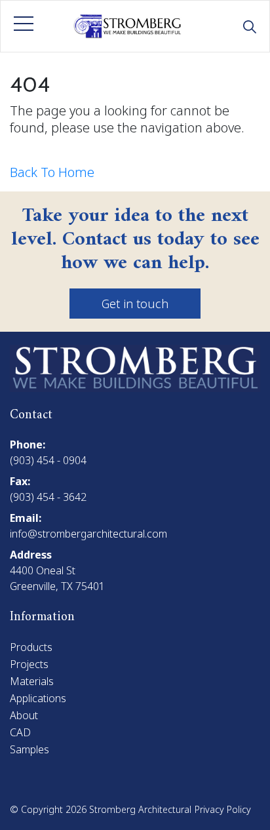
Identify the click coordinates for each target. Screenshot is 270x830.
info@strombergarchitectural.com (88, 533)
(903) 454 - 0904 (48, 460)
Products (31, 647)
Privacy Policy (223, 809)
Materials (32, 681)
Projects (29, 664)
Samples (29, 749)
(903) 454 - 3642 (48, 497)
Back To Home (52, 172)
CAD (20, 732)
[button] (23, 23)
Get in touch (135, 303)
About (24, 715)
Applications (38, 698)
